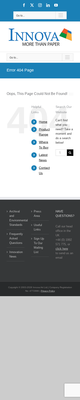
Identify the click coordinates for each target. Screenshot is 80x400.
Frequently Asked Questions (15, 238)
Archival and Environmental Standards (15, 218)
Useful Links (38, 227)
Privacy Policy (48, 291)
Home (43, 122)
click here (62, 248)
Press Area (37, 214)
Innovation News (15, 254)
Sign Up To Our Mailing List (39, 245)
